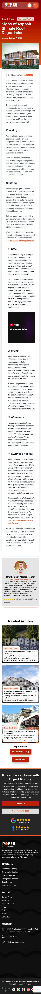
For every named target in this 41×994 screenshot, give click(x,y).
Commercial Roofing (10, 872)
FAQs (4, 907)
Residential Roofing (25, 19)
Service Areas (7, 897)
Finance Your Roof (9, 885)
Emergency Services (10, 879)
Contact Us (20, 804)
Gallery (4, 910)
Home (4, 19)
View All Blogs (20, 759)
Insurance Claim (8, 904)
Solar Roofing (7, 882)
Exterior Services (8, 875)
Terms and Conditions (23, 984)
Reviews (5, 914)
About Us (5, 900)
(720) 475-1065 (29, 5)
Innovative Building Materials (22, 241)
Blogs (11, 19)
